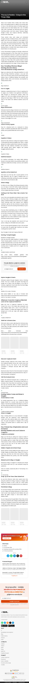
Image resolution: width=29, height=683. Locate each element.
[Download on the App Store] (4, 626)
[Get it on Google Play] (11, 626)
